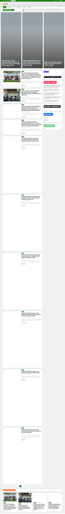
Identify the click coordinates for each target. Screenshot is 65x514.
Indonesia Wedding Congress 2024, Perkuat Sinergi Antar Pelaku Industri (32, 63)
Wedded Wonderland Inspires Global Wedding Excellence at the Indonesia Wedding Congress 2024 (30, 198)
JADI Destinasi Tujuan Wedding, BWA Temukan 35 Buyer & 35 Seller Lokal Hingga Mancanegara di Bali (30, 256)
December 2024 (46, 120)
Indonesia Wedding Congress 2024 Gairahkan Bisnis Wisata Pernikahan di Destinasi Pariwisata (53, 63)
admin (2, 66)
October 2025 (46, 117)
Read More (23, 85)
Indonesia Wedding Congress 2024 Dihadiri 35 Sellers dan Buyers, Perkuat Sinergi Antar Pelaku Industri (11, 63)
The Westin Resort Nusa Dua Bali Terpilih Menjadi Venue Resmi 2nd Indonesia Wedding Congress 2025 (30, 140)
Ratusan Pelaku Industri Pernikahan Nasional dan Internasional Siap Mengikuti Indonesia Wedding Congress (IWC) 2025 (31, 93)
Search (46, 71)
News (44, 128)
